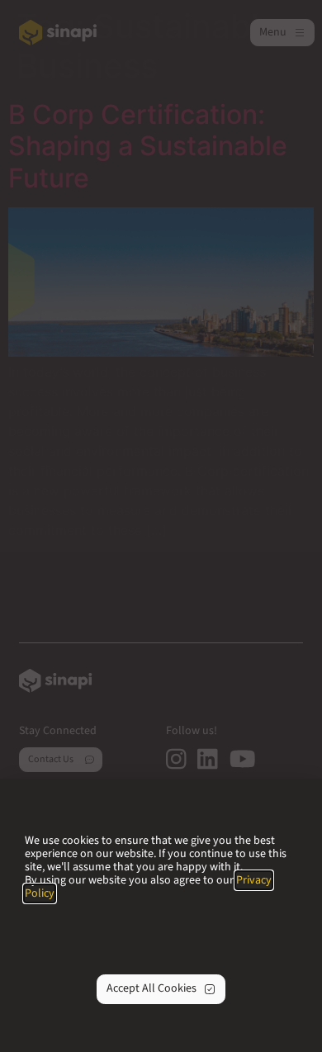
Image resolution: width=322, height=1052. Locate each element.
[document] (161, 526)
